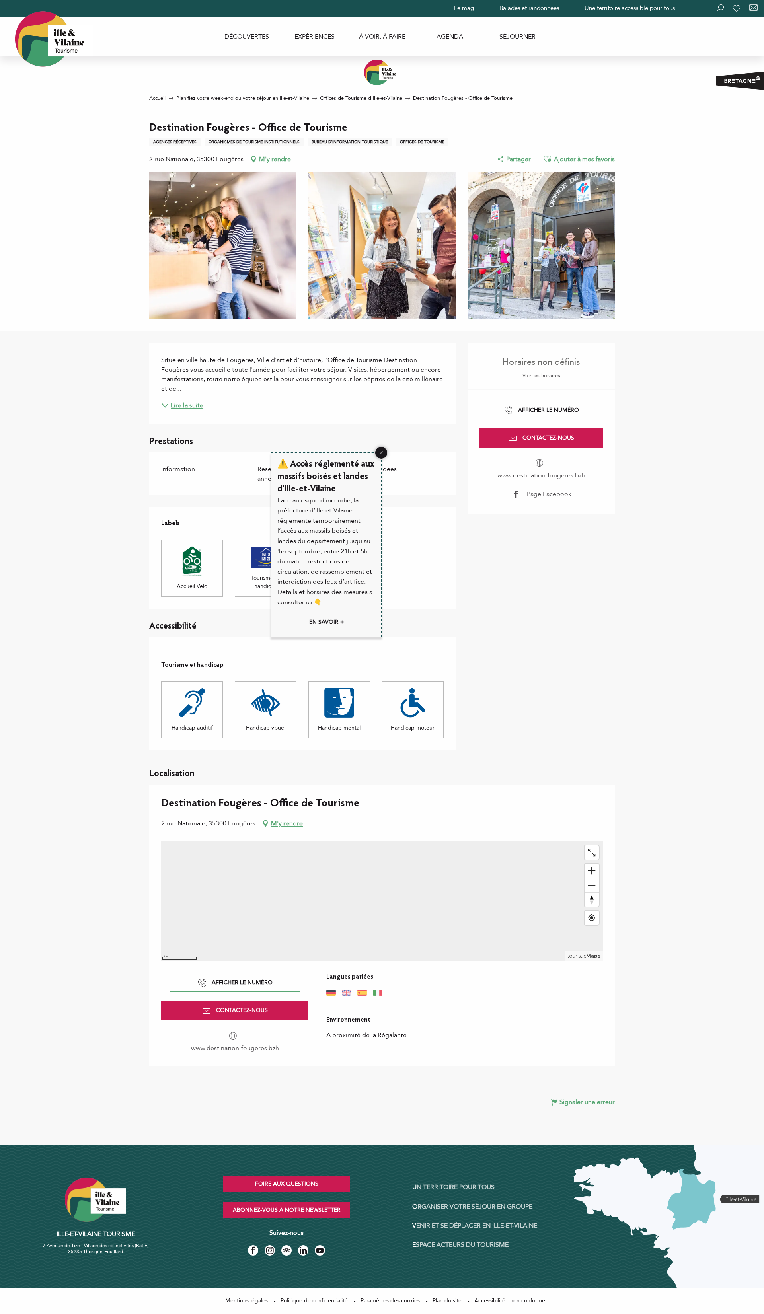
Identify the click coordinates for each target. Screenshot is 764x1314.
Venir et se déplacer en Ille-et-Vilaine (474, 1225)
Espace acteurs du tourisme (460, 1244)
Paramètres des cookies (390, 1300)
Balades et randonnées (529, 8)
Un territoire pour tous (453, 1187)
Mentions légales (246, 1300)
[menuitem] (246, 36)
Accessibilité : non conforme (509, 1300)
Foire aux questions (286, 1183)
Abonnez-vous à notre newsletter (287, 1210)
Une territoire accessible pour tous (630, 8)
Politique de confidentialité (314, 1300)
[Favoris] (737, 8)
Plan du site (447, 1300)
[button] (547, 159)
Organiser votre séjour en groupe (472, 1206)
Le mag (464, 8)
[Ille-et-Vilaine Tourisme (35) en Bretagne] (382, 72)
